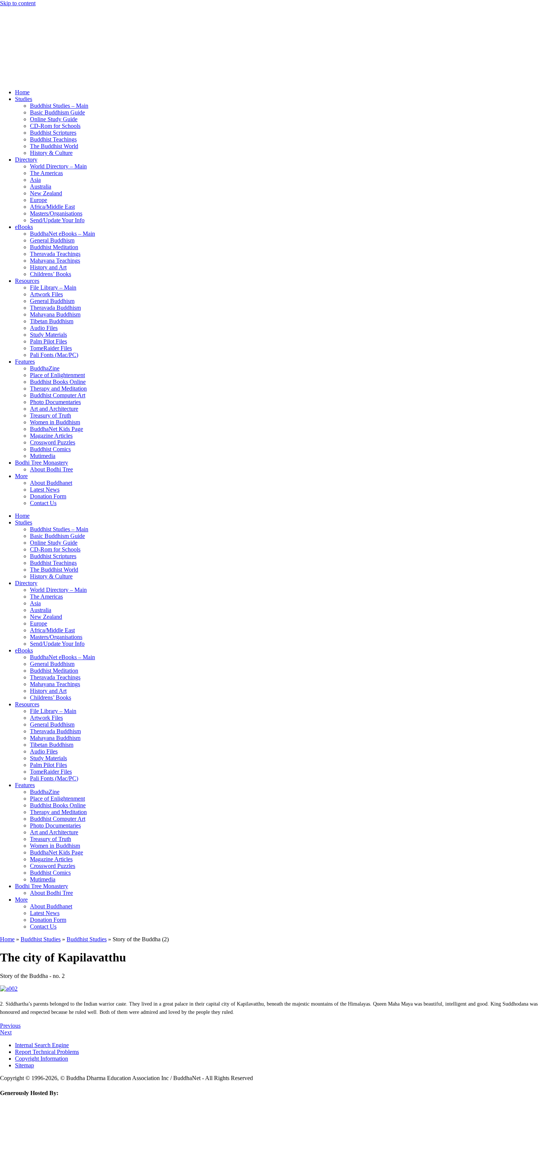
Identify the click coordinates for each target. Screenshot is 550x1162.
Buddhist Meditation (54, 247)
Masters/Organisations (56, 213)
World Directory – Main (58, 166)
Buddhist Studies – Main (59, 106)
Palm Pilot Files (48, 341)
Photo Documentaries (55, 402)
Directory (26, 159)
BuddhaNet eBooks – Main (62, 233)
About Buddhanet (51, 483)
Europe (38, 200)
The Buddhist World (54, 146)
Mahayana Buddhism (55, 314)
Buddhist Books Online (58, 382)
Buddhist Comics (50, 449)
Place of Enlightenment (57, 375)
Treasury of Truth (50, 415)
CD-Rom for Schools (55, 126)
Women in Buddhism (55, 422)
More (21, 476)
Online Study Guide (53, 119)
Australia (40, 186)
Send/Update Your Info (57, 220)
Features (25, 361)
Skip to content (18, 3)
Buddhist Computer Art (57, 395)
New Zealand (46, 193)
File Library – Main (53, 287)
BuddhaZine (44, 368)
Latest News (44, 489)
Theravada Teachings (55, 254)
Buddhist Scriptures (53, 132)
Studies (23, 99)
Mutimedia (42, 456)
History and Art (48, 267)
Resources (27, 281)
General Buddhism (52, 240)
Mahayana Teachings (55, 260)
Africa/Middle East (52, 207)
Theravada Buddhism (55, 308)
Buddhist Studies (41, 939)
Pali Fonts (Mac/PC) (54, 355)
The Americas (46, 173)
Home (22, 92)
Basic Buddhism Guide (57, 112)
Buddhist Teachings (53, 139)
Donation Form (48, 496)
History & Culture (51, 153)
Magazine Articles (51, 435)
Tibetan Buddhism (51, 321)
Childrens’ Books (50, 274)
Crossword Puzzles (52, 442)
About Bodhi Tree (51, 469)
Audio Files (44, 328)
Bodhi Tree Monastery (41, 462)
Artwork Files (46, 294)
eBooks (24, 227)
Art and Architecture (54, 409)
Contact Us (43, 503)
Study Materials (48, 334)
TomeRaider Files (51, 348)
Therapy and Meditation (58, 388)
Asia (35, 180)
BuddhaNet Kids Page (56, 429)
